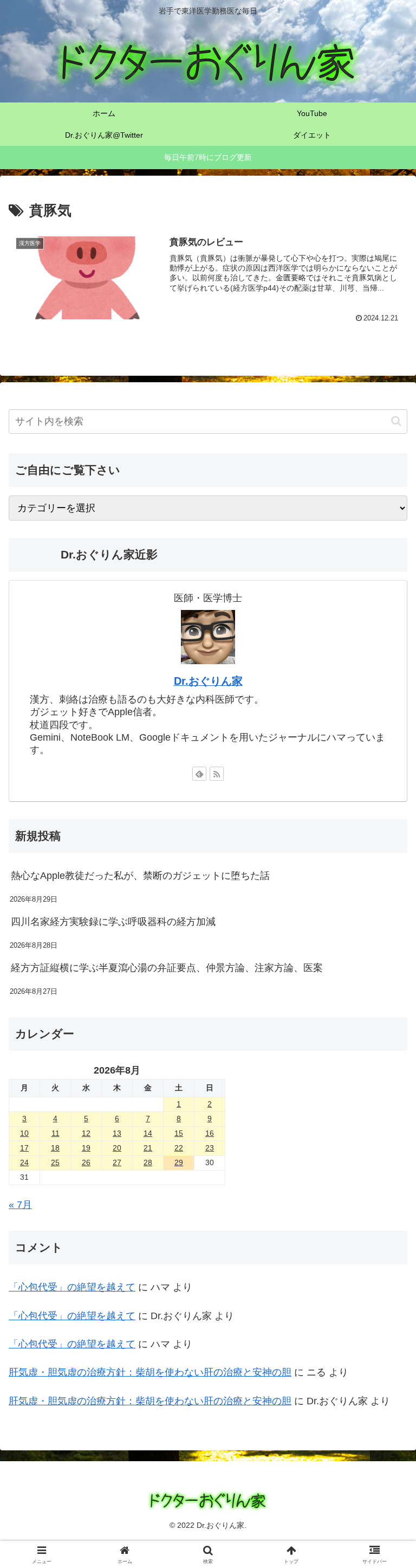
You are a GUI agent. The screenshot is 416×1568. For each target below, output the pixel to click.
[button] (396, 421)
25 (55, 1162)
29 (178, 1162)
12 (86, 1133)
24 (24, 1162)
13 (117, 1133)
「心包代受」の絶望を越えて (72, 1287)
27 (117, 1162)
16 (209, 1133)
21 (148, 1147)
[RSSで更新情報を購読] (217, 774)
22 (178, 1147)
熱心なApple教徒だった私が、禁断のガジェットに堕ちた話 (140, 875)
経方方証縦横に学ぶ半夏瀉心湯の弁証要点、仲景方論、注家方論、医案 (167, 967)
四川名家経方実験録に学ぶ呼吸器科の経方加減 (113, 921)
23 (209, 1147)
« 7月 (20, 1204)
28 (148, 1162)
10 (24, 1133)
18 (55, 1147)
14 (148, 1133)
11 (55, 1133)
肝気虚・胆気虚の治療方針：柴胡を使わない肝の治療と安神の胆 (150, 1372)
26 (86, 1162)
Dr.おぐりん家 (208, 681)
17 (24, 1147)
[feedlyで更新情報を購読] (199, 774)
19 (86, 1147)
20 (117, 1147)
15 (178, 1133)
